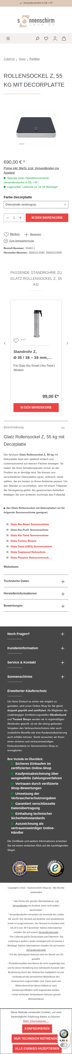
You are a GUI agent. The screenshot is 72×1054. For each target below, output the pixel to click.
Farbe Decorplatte (27, 197)
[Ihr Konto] (55, 38)
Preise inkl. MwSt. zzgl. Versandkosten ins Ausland (31, 170)
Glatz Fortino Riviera (23, 540)
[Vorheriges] (4, 343)
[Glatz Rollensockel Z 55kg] (36, 126)
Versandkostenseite (48, 932)
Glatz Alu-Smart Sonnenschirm (30, 524)
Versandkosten (20, 905)
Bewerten (35, 234)
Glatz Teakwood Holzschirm (28, 552)
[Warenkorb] (63, 38)
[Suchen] (37, 38)
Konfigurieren (37, 1028)
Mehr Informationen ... (36, 1021)
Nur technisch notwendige (37, 1038)
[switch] (64, 1045)
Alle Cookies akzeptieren (37, 1048)
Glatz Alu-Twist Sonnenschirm (29, 535)
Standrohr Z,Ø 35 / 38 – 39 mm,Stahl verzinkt (30, 355)
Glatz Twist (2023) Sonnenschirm (31, 546)
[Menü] (8, 38)
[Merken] (15, 340)
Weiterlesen (11, 566)
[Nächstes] (67, 343)
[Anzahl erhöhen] (20, 218)
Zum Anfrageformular (21, 240)
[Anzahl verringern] (7, 218)
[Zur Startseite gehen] (36, 21)
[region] (36, 126)
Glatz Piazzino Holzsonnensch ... (31, 557)
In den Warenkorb (47, 217)
